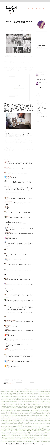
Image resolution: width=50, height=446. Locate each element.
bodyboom (28, 394)
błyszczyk (17, 394)
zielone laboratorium (27, 442)
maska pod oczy (20, 414)
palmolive (5, 423)
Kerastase (42, 406)
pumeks (23, 429)
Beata (7, 299)
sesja (32, 433)
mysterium (43, 417)
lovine (7, 412)
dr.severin (23, 399)
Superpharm (44, 435)
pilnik (36, 425)
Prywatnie (42, 428)
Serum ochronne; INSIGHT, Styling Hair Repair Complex (41, 108)
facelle (35, 401)
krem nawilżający (13, 409)
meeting (38, 415)
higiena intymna (24, 404)
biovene (22, 393)
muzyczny (22, 417)
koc (26, 407)
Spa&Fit (15, 434)
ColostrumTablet (39, 396)
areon (9, 390)
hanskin (36, 403)
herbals (10, 404)
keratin (44, 406)
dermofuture (11, 398)
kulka (13, 410)
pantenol (13, 423)
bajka (10, 391)
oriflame (15, 422)
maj (29, 412)
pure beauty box (31, 429)
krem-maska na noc (41, 409)
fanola (41, 401)
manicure (13, 413)
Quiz (10, 430)
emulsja (3, 400)
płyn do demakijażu (15, 426)
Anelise (7, 283)
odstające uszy (43, 419)
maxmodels (10, 415)
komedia (43, 407)
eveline (5, 401)
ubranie (31, 438)
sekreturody (9, 432)
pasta (28, 423)
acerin (21, 389)
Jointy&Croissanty (8, 293)
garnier (16, 402)
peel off (48, 423)
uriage (48, 438)
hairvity (30, 403)
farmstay (47, 401)
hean (43, 403)
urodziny (7, 439)
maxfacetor (5, 415)
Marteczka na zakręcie (9, 186)
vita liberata (46, 439)
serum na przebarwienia (7, 433)
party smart (25, 423)
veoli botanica (23, 439)
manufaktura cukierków (26, 413)
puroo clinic (47, 429)
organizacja (11, 422)
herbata (20, 404)
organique (8, 422)
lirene (35, 411)
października (38, 97)
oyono (34, 422)
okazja (34, 420)
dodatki (6, 399)
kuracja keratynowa (16, 410)
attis (28, 390)
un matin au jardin (40, 438)
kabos (9, 406)
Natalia (7, 248)
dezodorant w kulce (24, 398)
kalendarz (11, 406)
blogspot (15, 394)
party (22, 423)
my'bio (25, 417)
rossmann (5, 431)
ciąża (41, 395)
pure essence (41, 429)
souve (8, 434)
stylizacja (22, 435)
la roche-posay (40, 410)
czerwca (38, 101)
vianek (28, 439)
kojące (28, 407)
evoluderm (12, 401)
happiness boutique (39, 403)
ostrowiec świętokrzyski (25, 422)
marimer (31, 413)
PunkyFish (25, 429)
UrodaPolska (5, 439)
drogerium (39, 399)
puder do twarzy (15, 429)
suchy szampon (34, 435)
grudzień (19, 403)
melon (44, 415)
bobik (18, 394)
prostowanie (32, 428)
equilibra (35, 400)
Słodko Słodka (8, 354)
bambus (42, 391)
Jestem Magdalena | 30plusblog (10, 360)
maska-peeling (36, 414)
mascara (48, 413)
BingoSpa (34, 392)
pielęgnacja (20, 425)
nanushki (12, 418)
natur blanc (27, 418)
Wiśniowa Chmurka (8, 176)
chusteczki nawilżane (35, 395)
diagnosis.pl (31, 398)
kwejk (23, 410)
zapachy (11, 442)
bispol (25, 393)
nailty (7, 418)
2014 (2, 389)
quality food (6, 430)
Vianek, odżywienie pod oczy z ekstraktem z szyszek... (40, 107)
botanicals (42, 394)
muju (8, 417)
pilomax (38, 425)
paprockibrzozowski (18, 423)
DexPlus (18, 398)
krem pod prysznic (25, 409)
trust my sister (10, 438)
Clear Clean (23, 396)
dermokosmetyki (14, 398)
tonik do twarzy (35, 437)
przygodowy (2, 429)
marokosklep (37, 413)
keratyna (1, 407)
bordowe (34, 394)
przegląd (48, 428)
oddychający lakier (40, 419)
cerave (11, 395)
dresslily (30, 399)
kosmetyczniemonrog (9, 201)
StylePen (20, 435)
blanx (32, 393)
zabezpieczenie (46, 441)
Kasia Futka (7, 210)
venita (19, 439)
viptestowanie (39, 439)
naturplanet (44, 418)
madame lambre (27, 412)
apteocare (6, 390)
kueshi (11, 410)
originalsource (19, 422)
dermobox (9, 398)
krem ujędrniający (35, 409)
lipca (37, 100)
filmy (20, 402)
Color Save (37, 396)
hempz (4, 404)
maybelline (13, 415)
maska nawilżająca (5, 414)
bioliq (3, 393)
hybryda (48, 404)
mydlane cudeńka (35, 417)
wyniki (14, 441)
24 (6, 389)
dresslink (32, 399)
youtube (33, 441)
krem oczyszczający (17, 409)
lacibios (45, 410)
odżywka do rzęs (17, 420)
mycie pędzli (31, 417)
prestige (4, 428)
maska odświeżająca (14, 414)
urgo (47, 438)
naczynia (1, 418)
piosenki (39, 425)
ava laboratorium (35, 390)
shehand (39, 433)
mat (43, 414)
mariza (35, 413)
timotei (21, 437)
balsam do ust (29, 391)
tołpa (25, 437)
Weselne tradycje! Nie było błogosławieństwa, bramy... (40, 105)
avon (43, 390)
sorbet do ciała (6, 434)
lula (11, 412)
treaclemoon (2, 438)
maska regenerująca (25, 414)
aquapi (8, 390)
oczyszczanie (25, 419)
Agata (7, 278)
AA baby (13, 389)
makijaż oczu (39, 412)
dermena (1, 398)
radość (14, 430)
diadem (29, 398)
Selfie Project (12, 432)
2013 (1, 389)
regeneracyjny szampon (41, 430)
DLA (38, 398)
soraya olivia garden (3, 434)
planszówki (45, 425)
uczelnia (32, 438)
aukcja (31, 390)
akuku (38, 389)
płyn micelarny (10, 427)
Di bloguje (7, 197)
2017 (5, 389)
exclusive (18, 401)
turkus (19, 438)
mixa (45, 416)
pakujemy (44, 422)
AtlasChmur (26, 390)
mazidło (15, 415)
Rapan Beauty (18, 430)
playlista (3, 426)
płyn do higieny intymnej (31, 426)
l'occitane (31, 410)
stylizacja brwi (24, 435)
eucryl (3, 401)
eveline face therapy (8, 401)
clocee (25, 396)
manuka (29, 413)
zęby (18, 442)
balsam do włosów (33, 391)
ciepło (7, 396)
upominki (46, 438)
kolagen (32, 407)
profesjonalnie (19, 428)
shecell (36, 433)
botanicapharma (45, 394)
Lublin (10, 412)
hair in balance (27, 403)
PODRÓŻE (27, 16)
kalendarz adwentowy (14, 406)
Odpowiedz (7, 174)
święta (18, 436)
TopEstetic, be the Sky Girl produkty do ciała (41, 104)
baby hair (3, 391)
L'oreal (33, 410)
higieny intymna (28, 404)
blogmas (43, 393)
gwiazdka (24, 403)
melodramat (42, 415)
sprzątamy (45, 434)
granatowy (8, 403)
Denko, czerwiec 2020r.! (40, 102)
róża (25, 431)
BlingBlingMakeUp (8, 167)
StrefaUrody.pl (8, 435)
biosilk (9, 393)
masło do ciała (39, 414)
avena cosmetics (38, 390)
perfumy (22, 424)
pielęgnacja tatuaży (24, 425)
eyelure (29, 401)
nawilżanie (47, 418)
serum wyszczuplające (28, 433)
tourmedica (47, 437)
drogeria (34, 399)
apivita (1, 390)
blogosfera (8, 394)
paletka (45, 422)
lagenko (47, 410)
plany (46, 425)
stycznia (38, 121)
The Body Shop (2, 437)
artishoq (23, 390)
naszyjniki (23, 418)
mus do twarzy (13, 417)
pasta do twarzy (30, 423)
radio (12, 430)
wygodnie (10, 441)
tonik (33, 437)
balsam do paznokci (23, 391)
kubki (8, 410)
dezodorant (20, 398)
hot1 (43, 404)
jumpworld (8, 406)
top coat (42, 437)
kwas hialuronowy (21, 410)
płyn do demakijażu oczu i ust (26, 426)
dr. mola (19, 399)
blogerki (41, 393)
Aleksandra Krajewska (8, 232)
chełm (18, 395)
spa (11, 434)
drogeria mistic (36, 399)
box (49, 394)
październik (42, 423)
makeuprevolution (34, 412)
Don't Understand (8, 288)
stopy (5, 435)
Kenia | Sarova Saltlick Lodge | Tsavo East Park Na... (41, 110)
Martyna (7, 180)
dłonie (47, 398)
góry (6, 403)
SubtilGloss (29, 435)
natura (31, 418)
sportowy (23, 434)
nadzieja (6, 418)
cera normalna (6, 395)
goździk (5, 403)
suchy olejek (31, 435)
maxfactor (7, 415)
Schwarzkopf (2, 432)
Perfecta (14, 424)
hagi (25, 403)
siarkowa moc (45, 433)
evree (14, 401)
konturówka (27, 408)
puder (13, 429)
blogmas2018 (2, 394)
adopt (24, 389)
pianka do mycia (2, 425)
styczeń (15, 435)
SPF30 (16, 434)
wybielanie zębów (2, 441)
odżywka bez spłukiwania (8, 420)
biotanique (13, 393)
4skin (8, 389)
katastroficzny (27, 406)
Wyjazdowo (12, 441)
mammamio (4, 413)
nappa (18, 418)
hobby (38, 404)
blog (38, 393)
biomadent (5, 393)
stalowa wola (47, 434)
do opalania (4, 399)
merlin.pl (46, 415)
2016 (4, 389)
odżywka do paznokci (13, 420)
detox (16, 398)
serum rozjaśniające (20, 433)
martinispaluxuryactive (41, 413)
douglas (12, 399)
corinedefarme (46, 396)
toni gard (31, 437)
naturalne (39, 418)
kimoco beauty (13, 407)
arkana (20, 390)
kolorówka (40, 407)
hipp (37, 404)
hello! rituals (48, 403)
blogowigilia (11, 394)
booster (32, 394)
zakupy (7, 442)
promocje (25, 428)
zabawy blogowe (43, 441)
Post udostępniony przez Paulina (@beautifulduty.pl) (16, 99)
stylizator (27, 435)
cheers (16, 395)
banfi (48, 391)
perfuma (18, 424)
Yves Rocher (36, 441)
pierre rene (29, 425)
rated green (21, 430)
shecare (34, 433)
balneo (14, 391)
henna (6, 404)
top (41, 437)
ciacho (38, 395)
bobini (20, 394)
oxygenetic (32, 422)
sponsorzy (20, 434)
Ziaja (19, 442)
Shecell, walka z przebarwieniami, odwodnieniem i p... (41, 112)
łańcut (22, 412)
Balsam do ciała (19, 391)
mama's (2, 413)
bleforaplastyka (35, 393)
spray (31, 434)
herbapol (12, 404)
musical (15, 417)
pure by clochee (38, 429)
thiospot (17, 437)
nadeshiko (4, 418)
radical (11, 430)
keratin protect (46, 406)
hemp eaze (3, 404)
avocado (42, 390)
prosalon (27, 428)
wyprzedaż (20, 441)
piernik (27, 425)
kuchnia (10, 410)
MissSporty (41, 416)
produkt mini (14, 428)
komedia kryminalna (46, 407)
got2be (3, 403)
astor (24, 390)
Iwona (7, 338)
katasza (7, 241)
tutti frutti (25, 438)
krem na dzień (5, 409)
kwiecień (27, 410)
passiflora (27, 423)
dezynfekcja (27, 398)
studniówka (13, 435)
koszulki (45, 408)
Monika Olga (7, 329)
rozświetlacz (23, 431)
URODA (23, 16)
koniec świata (19, 408)
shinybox (42, 433)
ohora (31, 420)
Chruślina (25, 395)
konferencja (14, 408)
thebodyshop (10, 437)
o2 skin (4, 419)
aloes (45, 389)
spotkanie (25, 434)
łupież (25, 412)
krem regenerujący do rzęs (30, 409)
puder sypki (21, 429)
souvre (10, 434)
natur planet (29, 418)
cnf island (28, 396)
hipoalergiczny (35, 404)
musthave (19, 417)
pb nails (44, 423)
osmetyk (22, 422)
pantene (11, 423)
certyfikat (13, 395)
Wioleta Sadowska (8, 172)
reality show (24, 430)
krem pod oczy (21, 409)
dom (10, 399)
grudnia (38, 95)
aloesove (47, 389)
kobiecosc (24, 407)
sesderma (31, 433)
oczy (23, 419)
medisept (24, 415)
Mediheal (22, 415)
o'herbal (1, 419)
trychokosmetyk (13, 438)
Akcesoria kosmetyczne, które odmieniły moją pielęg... (42, 113)
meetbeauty (36, 415)
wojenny (31, 440)
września (38, 98)
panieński (9, 423)
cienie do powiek (45, 395)
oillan (32, 420)
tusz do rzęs (21, 438)
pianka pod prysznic (14, 425)
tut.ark (23, 438)
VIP (36, 439)
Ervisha (7, 206)
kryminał (5, 410)
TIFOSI (20, 437)
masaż (46, 413)
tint (22, 437)
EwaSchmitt (16, 401)
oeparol (25, 420)
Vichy (30, 439)
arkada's (18, 390)
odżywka (4, 420)
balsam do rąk (26, 391)
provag (36, 428)
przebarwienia (45, 428)
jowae (5, 406)
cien (42, 395)
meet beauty (33, 415)
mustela (17, 417)
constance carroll (43, 396)
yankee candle (29, 441)
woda (6, 440)
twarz (28, 438)
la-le (42, 410)
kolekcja (38, 407)
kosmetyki (38, 408)
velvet (17, 439)
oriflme (17, 422)
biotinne (16, 393)
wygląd (5, 441)
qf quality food (3, 430)
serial (27, 432)
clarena (11, 396)
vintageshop (34, 439)
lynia (18, 412)
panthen (15, 423)
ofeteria (27, 420)
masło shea (42, 414)
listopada (38, 96)
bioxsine (24, 393)
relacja (49, 430)
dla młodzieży (43, 398)
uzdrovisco (16, 439)
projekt (23, 428)
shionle (43, 433)
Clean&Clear (15, 396)
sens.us (19, 432)
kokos (30, 407)
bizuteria (29, 393)
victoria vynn (32, 439)
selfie (10, 432)
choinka (21, 395)
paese (38, 422)
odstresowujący (46, 419)
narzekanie (21, 418)
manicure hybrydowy (16, 413)
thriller (18, 437)
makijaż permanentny (43, 412)
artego (21, 390)
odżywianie (2, 420)
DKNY (37, 398)
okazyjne (38, 420)
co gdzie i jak (31, 396)
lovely (4, 412)
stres (9, 435)
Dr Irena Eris (16, 399)
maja (37, 117)
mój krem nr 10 (4, 417)
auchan (30, 390)
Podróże (32, 427)
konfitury (17, 408)
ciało (40, 395)
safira (33, 431)
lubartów (9, 412)
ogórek (30, 420)
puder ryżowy (18, 429)
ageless (27, 389)
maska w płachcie (32, 414)
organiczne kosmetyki (5, 422)
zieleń (22, 442)
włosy (1, 440)
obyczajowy (10, 419)
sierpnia (38, 99)
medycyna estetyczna (29, 415)
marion (33, 413)
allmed (43, 389)
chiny (19, 395)
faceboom (33, 401)
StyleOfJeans (17, 435)
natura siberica (34, 418)
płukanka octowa (11, 426)
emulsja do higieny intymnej (7, 400)
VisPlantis (44, 439)
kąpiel (32, 406)
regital (47, 430)
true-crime (7, 438)
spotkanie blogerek (28, 434)
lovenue (5, 412)
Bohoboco (30, 394)
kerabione (40, 406)
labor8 (43, 410)
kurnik (18, 410)
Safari (32, 431)
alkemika (42, 389)
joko (3, 406)
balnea (12, 391)
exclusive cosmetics (21, 401)
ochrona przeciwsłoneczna (14, 419)
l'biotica (29, 410)
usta (9, 439)
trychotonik (16, 438)
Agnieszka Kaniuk (8, 237)
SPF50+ (18, 434)
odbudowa (37, 419)
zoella (48, 442)
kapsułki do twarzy (22, 406)
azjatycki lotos (46, 390)
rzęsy (30, 431)
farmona (45, 401)
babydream (8, 391)
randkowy (16, 430)
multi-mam (10, 417)
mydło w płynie (40, 417)
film (17, 402)
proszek (34, 428)
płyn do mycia (39, 426)
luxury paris (16, 412)
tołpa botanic (27, 437)
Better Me (7, 365)
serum (29, 432)
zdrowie (17, 442)
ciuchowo (9, 396)
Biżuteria (31, 393)
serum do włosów (3, 433)
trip (5, 438)
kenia (38, 406)
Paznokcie (39, 423)
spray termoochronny (39, 434)
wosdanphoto (8, 216)
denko (32, 397)
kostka (44, 408)
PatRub (37, 423)
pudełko (11, 429)
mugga (7, 417)
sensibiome (24, 432)
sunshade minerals (41, 435)
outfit (30, 422)
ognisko (28, 420)
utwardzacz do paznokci (12, 439)
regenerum (45, 430)
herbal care (8, 404)
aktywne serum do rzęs (35, 389)
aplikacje (3, 390)
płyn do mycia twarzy (47, 426)
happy (42, 403)
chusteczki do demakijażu (30, 395)
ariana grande (15, 390)
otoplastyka (29, 422)
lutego (38, 120)
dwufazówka (42, 399)
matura (3, 415)
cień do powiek (2, 396)
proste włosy (29, 428)
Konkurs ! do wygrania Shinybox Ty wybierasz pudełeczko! (42, 82)
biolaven (1, 393)
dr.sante (20, 399)
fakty (36, 401)
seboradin (7, 432)
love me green (2, 412)
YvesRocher (39, 441)
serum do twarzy (46, 432)
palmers (3, 423)
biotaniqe (11, 393)
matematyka (45, 414)
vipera (37, 439)
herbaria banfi (14, 404)
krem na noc (9, 409)
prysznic (40, 428)
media (20, 415)
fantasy (43, 401)
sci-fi (4, 432)
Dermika (7, 398)
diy (36, 398)
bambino (40, 391)
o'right (3, 419)
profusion (21, 428)
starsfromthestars (3, 435)
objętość (6, 419)
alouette (49, 389)
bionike (7, 393)
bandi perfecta (46, 391)
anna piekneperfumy (8, 161)
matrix (1, 415)
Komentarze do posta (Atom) (10, 383)
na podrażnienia (47, 417)
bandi (44, 391)
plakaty (41, 425)
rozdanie (13, 431)
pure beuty (35, 429)
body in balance (25, 394)
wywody (23, 441)
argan (11, 390)
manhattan (11, 413)
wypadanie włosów (17, 441)
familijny (39, 401)
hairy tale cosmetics (33, 403)
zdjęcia (15, 442)
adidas (23, 389)
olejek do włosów (30, 421)
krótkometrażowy (2, 410)
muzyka (23, 417)
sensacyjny (21, 432)
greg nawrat (16, 403)
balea (11, 391)
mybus (29, 417)
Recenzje (32, 430)
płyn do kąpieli (36, 426)
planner (43, 425)
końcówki (29, 408)
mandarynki (7, 413)
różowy (27, 431)
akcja (32, 389)
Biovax (20, 393)
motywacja (2, 417)
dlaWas (46, 398)
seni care (18, 432)
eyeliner (27, 401)
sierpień (48, 433)
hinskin (33, 404)
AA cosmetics (15, 389)
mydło (37, 417)
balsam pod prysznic (37, 391)
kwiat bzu (25, 410)
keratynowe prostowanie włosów (6, 407)
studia (11, 435)
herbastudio (17, 404)
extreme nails (25, 401)
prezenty (7, 428)
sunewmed (37, 435)
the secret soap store (7, 437)
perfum (16, 424)
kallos (17, 406)
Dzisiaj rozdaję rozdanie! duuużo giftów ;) (41, 79)
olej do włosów (48, 420)
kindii (15, 407)
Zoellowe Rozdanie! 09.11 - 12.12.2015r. (43, 74)
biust (27, 393)
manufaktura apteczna (21, 413)
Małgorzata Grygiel (47, 412)
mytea (44, 417)
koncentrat (12, 408)
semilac (15, 432)
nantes (10, 418)
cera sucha (10, 395)
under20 (43, 438)
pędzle (28, 424)
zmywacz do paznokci (41, 442)
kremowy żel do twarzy (45, 409)
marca (38, 119)
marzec (44, 413)
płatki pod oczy (7, 426)
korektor (31, 408)
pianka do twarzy (6, 425)
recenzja (29, 430)
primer (12, 428)
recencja (26, 430)
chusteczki (27, 395)
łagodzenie (20, 412)
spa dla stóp (13, 434)
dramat (24, 399)
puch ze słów (8, 258)
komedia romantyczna (6, 408)
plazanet (5, 426)
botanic (40, 394)
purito (45, 429)
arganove (13, 390)
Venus (21, 439)
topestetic (45, 437)
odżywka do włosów (21, 420)
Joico (2, 406)
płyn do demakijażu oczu (20, 426)
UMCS (37, 438)
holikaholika (41, 404)
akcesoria (30, 389)
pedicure (46, 423)
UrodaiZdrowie (2, 439)
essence (45, 400)
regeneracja (37, 430)
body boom (22, 394)
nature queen (41, 418)
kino (16, 407)
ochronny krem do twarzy (19, 419)
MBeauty (17, 415)
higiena (21, 404)
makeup (31, 412)
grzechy (22, 403)
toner (29, 437)
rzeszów (29, 431)
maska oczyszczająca (9, 414)
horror (42, 404)
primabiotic (10, 428)
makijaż (37, 412)
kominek (10, 408)
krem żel (38, 409)
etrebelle (1, 401)
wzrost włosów (26, 441)
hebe (44, 403)
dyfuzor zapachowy (47, 399)
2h (7, 389)
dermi (3, 398)
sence (16, 432)
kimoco (10, 407)
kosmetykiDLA (42, 408)
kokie (29, 407)
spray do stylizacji (35, 434)
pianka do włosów (10, 425)
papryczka (21, 423)
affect (25, 389)
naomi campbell (16, 418)
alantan (40, 389)
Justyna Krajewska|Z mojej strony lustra (11, 320)
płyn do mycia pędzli (43, 426)
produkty (16, 428)
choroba (22, 395)
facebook (31, 401)
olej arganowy (45, 420)
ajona (28, 389)
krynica (7, 410)
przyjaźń (4, 429)
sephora (26, 432)
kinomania (18, 407)
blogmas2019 (5, 394)
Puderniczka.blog (8, 325)
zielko (23, 442)
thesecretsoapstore (14, 437)
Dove (14, 399)
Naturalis (37, 418)
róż (24, 431)
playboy (1, 426)
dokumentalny (8, 399)
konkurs (22, 408)
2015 (3, 389)
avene (41, 390)
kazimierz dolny (30, 406)
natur (24, 418)
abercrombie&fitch (19, 389)
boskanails (38, 394)
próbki (37, 428)
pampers (7, 423)
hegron (46, 403)
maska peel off (17, 414)
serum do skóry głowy (42, 432)
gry (20, 403)
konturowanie (24, 408)
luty (14, 412)
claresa (13, 396)
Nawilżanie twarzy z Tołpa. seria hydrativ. (42, 116)
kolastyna (34, 407)
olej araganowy (41, 420)
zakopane (5, 442)
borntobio (36, 394)
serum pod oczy (11, 433)
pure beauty (28, 429)
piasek (17, 425)
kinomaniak (21, 407)
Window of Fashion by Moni (9, 227)
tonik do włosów (39, 437)
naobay (13, 418)
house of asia (46, 404)
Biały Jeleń (17, 392)
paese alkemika (41, 422)
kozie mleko (48, 408)
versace (25, 439)
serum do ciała (31, 432)
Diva (35, 398)
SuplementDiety (47, 435)
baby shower (5, 391)
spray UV (42, 434)
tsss (17, 438)
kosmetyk (34, 408)
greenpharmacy (13, 403)
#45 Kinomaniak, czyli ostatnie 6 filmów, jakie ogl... (42, 115)
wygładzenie (7, 441)
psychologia (6, 429)
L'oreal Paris (35, 410)
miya (46, 416)
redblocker (35, 430)
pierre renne (32, 425)
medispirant (26, 415)
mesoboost (49, 415)
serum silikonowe (23, 433)
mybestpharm (27, 417)
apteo (4, 390)
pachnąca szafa (36, 422)
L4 (37, 410)
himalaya (31, 404)
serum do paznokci (38, 432)
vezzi (26, 439)
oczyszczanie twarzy (29, 419)
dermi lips (5, 398)
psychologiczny (9, 429)
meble (18, 415)
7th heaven (10, 389)
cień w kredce (5, 396)
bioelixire (43, 392)
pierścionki (34, 425)
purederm (43, 429)
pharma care (30, 424)
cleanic (21, 396)
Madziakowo (7, 334)
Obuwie (8, 419)
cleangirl (19, 396)
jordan (4, 406)
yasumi (31, 441)
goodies (1, 403)
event (10, 401)
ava (32, 390)
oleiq (39, 420)
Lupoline (13, 412)
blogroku (13, 394)
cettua (15, 395)
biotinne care (18, 393)
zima (33, 442)
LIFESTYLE (18, 16)
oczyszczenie (34, 419)
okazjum (36, 420)
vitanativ (48, 439)
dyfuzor (44, 399)
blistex (37, 393)
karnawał (25, 406)
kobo (25, 407)
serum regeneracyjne (15, 433)
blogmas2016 (45, 393)
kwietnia (38, 118)
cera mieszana (3, 395)
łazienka (23, 412)
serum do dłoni (34, 432)
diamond (34, 398)
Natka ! (7, 348)
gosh (2, 403)
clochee (26, 396)
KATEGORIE (31, 16)
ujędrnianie (36, 438)
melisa (40, 415)
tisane (24, 437)
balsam (16, 391)
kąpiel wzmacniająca (36, 406)
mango (8, 413)
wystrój (22, 441)
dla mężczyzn (40, 398)
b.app (48, 390)
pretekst (5, 428)
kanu (19, 406)
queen (8, 430)
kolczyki (36, 407)
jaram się (21, 405)
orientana (13, 422)
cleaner (17, 396)
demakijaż (15, 397)
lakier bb (48, 410)
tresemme (4, 438)
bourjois (48, 394)
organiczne (2, 422)
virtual (41, 439)
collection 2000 (33, 396)
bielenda (25, 392)
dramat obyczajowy (28, 399)
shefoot (37, 433)
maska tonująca (28, 414)
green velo (11, 403)
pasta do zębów (34, 423)
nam (8, 418)
